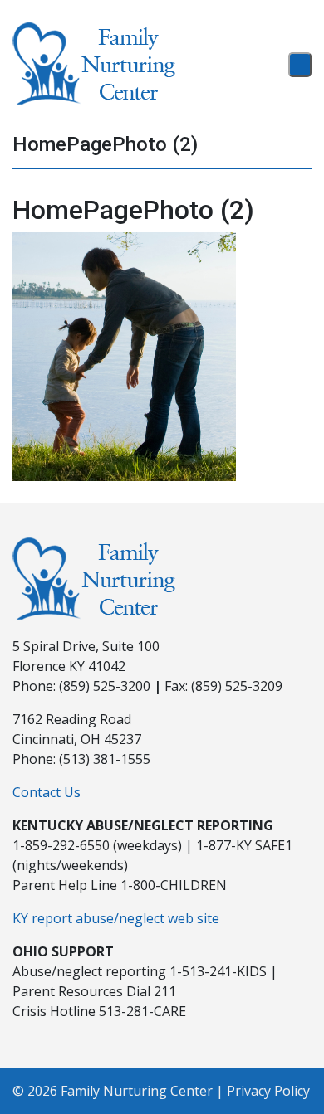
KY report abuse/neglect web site (115, 918)
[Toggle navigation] (300, 64)
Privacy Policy (268, 1091)
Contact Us (46, 792)
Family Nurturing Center (137, 1091)
